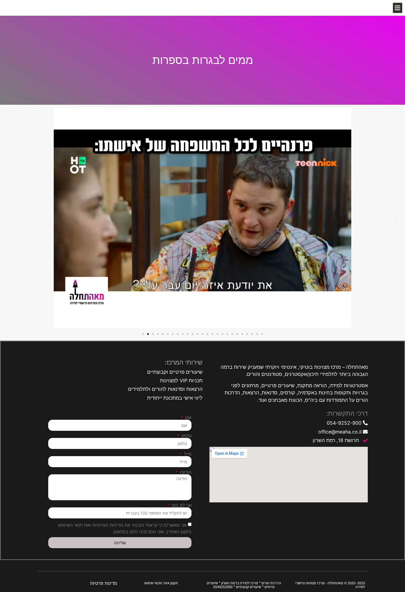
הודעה (185, 472)
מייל (187, 454)
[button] (397, 8)
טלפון (185, 436)
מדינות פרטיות (103, 583)
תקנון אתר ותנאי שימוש (161, 582)
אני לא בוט (180, 505)
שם (187, 417)
